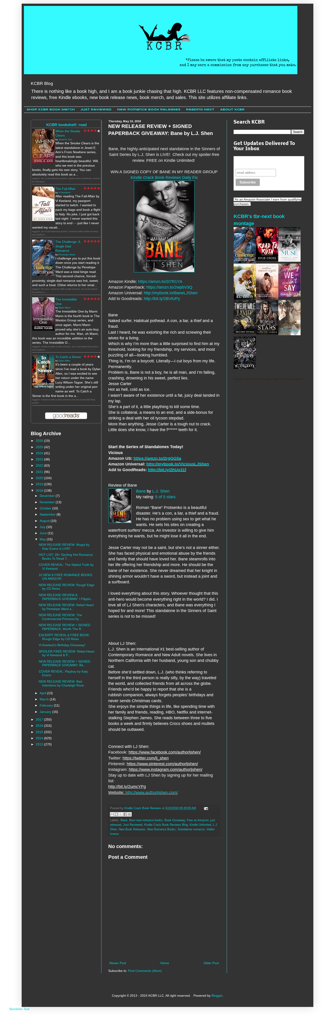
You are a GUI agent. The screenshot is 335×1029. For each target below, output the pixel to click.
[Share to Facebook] (125, 814)
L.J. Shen (161, 491)
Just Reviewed (95, 109)
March (45, 699)
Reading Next (200, 109)
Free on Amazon (198, 820)
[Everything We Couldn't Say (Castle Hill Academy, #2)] (289, 295)
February (47, 705)
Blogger (216, 995)
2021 (40, 472)
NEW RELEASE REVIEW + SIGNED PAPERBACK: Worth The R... (64, 627)
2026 (40, 440)
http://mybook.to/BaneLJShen (171, 293)
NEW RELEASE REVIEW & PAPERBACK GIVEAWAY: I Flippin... (66, 597)
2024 (40, 453)
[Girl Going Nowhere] (245, 368)
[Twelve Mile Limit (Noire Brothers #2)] (245, 332)
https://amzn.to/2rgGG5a (157, 458)
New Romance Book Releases (148, 109)
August (45, 521)
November (48, 502)
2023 (40, 459)
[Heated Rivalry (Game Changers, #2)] (289, 334)
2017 (40, 719)
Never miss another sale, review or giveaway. (265, 162)
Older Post (211, 963)
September (48, 514)
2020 (40, 478)
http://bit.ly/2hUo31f (167, 469)
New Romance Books (161, 829)
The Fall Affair (65, 189)
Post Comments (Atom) (145, 971)
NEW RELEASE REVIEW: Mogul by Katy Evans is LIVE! (64, 546)
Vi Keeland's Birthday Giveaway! (62, 645)
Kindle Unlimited (200, 824)
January (46, 712)
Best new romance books (146, 820)
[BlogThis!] (116, 814)
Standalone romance (191, 829)
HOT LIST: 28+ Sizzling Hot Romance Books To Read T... (66, 556)
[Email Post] (205, 808)
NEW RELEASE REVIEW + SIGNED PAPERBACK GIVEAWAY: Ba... (64, 663)
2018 (40, 490)
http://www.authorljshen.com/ (151, 792)
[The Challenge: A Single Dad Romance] (43, 274)
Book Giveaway (175, 820)
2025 (40, 447)
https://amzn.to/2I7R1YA (160, 281)
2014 (40, 738)
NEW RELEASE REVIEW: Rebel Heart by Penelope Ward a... (66, 607)
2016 (40, 725)
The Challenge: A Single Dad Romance (67, 246)
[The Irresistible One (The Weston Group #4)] (43, 329)
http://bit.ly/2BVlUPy (162, 298)
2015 (40, 732)
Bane (141, 491)
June (44, 533)
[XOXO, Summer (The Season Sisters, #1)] (245, 298)
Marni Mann (65, 307)
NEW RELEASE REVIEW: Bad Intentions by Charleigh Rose (61, 683)
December (48, 496)
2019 (40, 484)
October (46, 508)
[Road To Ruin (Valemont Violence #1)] (267, 259)
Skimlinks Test (19, 1009)
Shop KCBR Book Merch (51, 109)
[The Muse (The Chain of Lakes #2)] (289, 260)
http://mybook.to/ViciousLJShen (177, 464)
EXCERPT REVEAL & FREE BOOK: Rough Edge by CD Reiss (64, 637)
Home (164, 963)
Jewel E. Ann (65, 139)
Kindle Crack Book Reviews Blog (166, 824)
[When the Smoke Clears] (43, 162)
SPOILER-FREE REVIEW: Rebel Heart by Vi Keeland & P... (66, 653)
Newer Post (117, 963)
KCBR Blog (42, 83)
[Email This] (112, 814)
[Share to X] (121, 814)
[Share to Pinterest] (129, 814)
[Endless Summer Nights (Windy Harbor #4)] (267, 298)
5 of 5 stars (165, 497)
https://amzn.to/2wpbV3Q (169, 287)
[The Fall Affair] (43, 220)
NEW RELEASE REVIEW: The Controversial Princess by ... (60, 617)
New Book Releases (132, 829)
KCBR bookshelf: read (66, 125)
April (43, 693)
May (43, 539)
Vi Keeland (64, 192)
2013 (40, 744)
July (43, 527)
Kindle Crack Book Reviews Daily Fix (164, 177)
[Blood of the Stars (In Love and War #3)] (267, 333)
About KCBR (232, 109)
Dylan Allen (64, 360)
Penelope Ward (67, 254)
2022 (40, 465)
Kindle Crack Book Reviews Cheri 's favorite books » (269, 379)
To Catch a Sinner (68, 357)
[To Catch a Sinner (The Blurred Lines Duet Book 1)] (43, 387)
